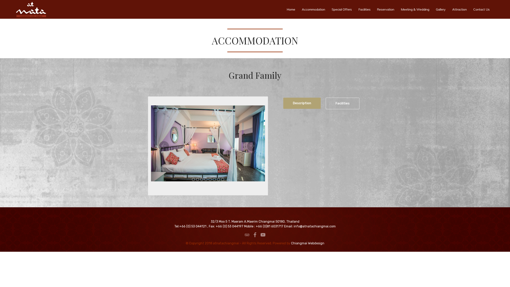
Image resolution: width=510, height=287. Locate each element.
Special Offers (343, 9)
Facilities (365, 9)
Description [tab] (302, 103)
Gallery (442, 9)
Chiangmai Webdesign (307, 243)
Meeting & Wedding (416, 9)
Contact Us (482, 9)
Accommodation (315, 9)
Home (292, 9)
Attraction (460, 9)
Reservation (387, 9)
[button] (164, 146)
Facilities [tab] (342, 103)
